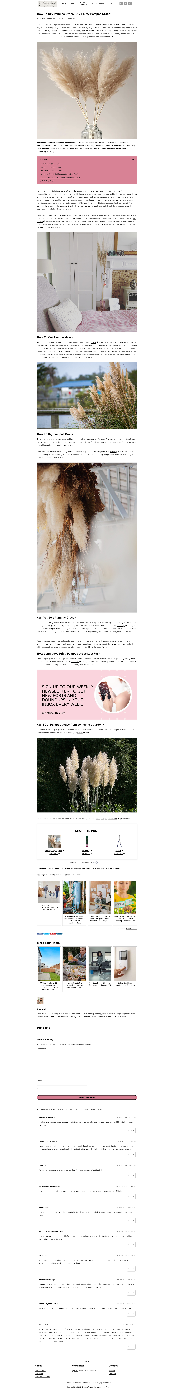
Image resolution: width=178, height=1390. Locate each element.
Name (40, 1080)
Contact (112, 1371)
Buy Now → (54, 854)
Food (72, 4)
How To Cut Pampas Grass (51, 164)
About (109, 4)
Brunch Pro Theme (104, 1387)
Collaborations (98, 4)
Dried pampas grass (53, 851)
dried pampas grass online (106, 819)
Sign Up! (75, 1371)
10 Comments (70, 18)
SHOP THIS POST (47, 181)
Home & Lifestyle (83, 4)
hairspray (113, 452)
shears (93, 342)
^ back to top (89, 1361)
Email (40, 1088)
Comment (41, 1049)
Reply (131, 1131)
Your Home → (131, 929)
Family (63, 4)
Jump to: (43, 160)
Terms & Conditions (42, 1377)
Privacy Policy (40, 1371)
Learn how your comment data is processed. (87, 1109)
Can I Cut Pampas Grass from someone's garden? (60, 177)
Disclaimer (39, 1374)
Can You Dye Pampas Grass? (51, 171)
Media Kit (112, 1374)
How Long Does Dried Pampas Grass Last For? (59, 174)
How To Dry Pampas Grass (51, 167)
